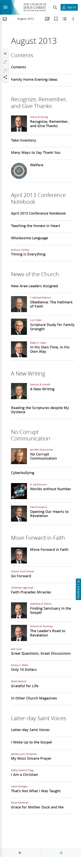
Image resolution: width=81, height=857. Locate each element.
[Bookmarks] (56, 18)
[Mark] (5, 62)
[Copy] (5, 70)
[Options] (73, 18)
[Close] (5, 53)
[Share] (5, 77)
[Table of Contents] (5, 19)
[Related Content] (64, 18)
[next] (61, 853)
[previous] (20, 853)
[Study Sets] (47, 18)
